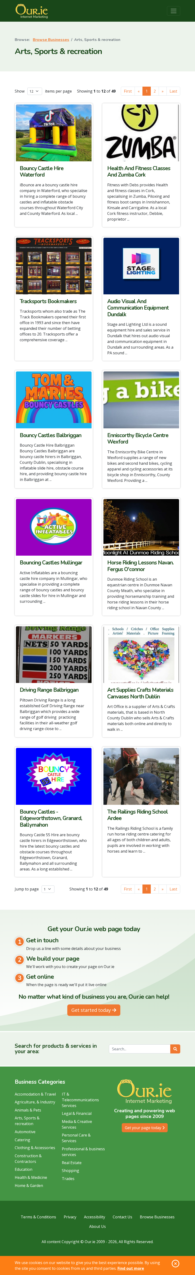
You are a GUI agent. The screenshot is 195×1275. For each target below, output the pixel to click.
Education (23, 1169)
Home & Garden (29, 1185)
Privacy (70, 1217)
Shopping (70, 1170)
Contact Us (122, 1217)
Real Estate (72, 1162)
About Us (97, 1226)
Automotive (25, 1131)
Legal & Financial (77, 1113)
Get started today (91, 1010)
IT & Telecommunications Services (80, 1100)
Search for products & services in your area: (56, 1048)
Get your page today (143, 1127)
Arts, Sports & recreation (27, 1120)
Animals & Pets (28, 1110)
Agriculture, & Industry (35, 1102)
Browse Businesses (51, 39)
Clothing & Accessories (35, 1147)
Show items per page (43, 91)
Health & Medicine (31, 1177)
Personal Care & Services (76, 1137)
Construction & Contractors (28, 1158)
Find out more (130, 1268)
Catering (22, 1139)
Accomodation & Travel (35, 1094)
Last (173, 91)
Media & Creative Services (77, 1124)
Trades (68, 1178)
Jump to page (27, 889)
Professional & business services (83, 1151)
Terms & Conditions (38, 1217)
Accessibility (94, 1217)
